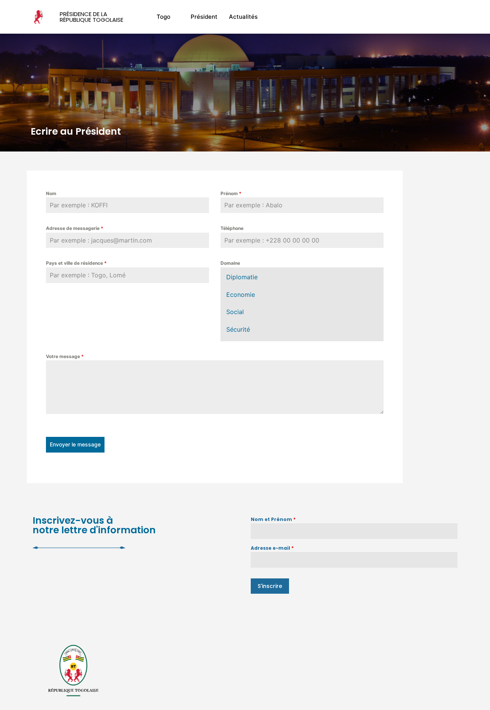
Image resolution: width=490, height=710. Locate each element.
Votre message (65, 356)
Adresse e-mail (272, 548)
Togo (163, 16)
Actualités (243, 16)
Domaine (230, 263)
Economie (240, 294)
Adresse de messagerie (74, 228)
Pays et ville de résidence (76, 263)
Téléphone (231, 228)
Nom (51, 193)
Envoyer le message (75, 444)
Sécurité (238, 329)
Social (235, 312)
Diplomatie (242, 277)
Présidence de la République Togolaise (91, 17)
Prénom (231, 193)
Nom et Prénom (273, 519)
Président (204, 16)
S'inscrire (270, 586)
